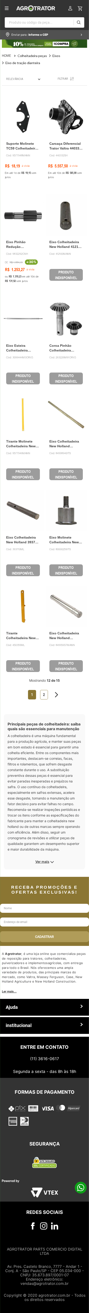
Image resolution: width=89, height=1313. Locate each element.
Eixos (56, 56)
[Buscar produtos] (79, 22)
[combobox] (44, 22)
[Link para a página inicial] (10, 55)
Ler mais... (9, 991)
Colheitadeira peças (32, 56)
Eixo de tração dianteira (22, 63)
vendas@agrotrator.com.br (44, 1283)
